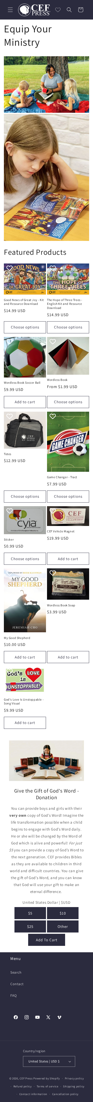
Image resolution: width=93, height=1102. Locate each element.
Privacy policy (74, 1078)
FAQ (13, 995)
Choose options (25, 327)
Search (16, 972)
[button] (10, 9)
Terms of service (47, 1086)
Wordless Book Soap (61, 605)
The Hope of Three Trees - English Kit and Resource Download (64, 304)
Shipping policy (73, 1086)
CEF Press (26, 1078)
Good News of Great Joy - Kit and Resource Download (24, 302)
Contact (17, 984)
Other (63, 926)
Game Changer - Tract (62, 477)
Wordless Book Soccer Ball (22, 382)
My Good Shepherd (17, 638)
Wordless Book (57, 380)
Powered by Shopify (46, 1078)
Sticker (9, 539)
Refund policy (22, 1086)
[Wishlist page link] (57, 9)
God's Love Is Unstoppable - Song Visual (24, 701)
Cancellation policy (65, 1094)
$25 (30, 926)
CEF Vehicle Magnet (61, 531)
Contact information (33, 1094)
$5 (30, 913)
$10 (63, 913)
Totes (7, 454)
